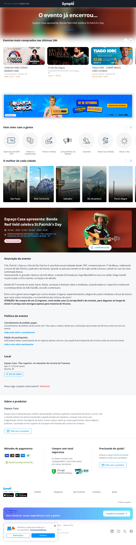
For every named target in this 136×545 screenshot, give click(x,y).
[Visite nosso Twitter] (124, 531)
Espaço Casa (24, 4)
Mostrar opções (125, 502)
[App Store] (8, 495)
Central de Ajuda (120, 455)
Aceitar (43, 535)
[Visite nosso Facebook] (131, 531)
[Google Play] (21, 495)
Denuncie (45, 386)
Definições (18, 535)
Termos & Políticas (38, 530)
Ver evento (68, 30)
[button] (11, 528)
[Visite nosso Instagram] (118, 531)
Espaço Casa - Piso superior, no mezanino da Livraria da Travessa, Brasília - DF (31, 234)
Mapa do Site (68, 525)
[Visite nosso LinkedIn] (112, 531)
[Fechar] (55, 526)
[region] (30, 532)
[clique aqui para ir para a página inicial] (68, 3)
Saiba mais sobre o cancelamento (19, 332)
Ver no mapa (15, 374)
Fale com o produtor (20, 431)
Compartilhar (102, 247)
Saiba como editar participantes (18, 344)
